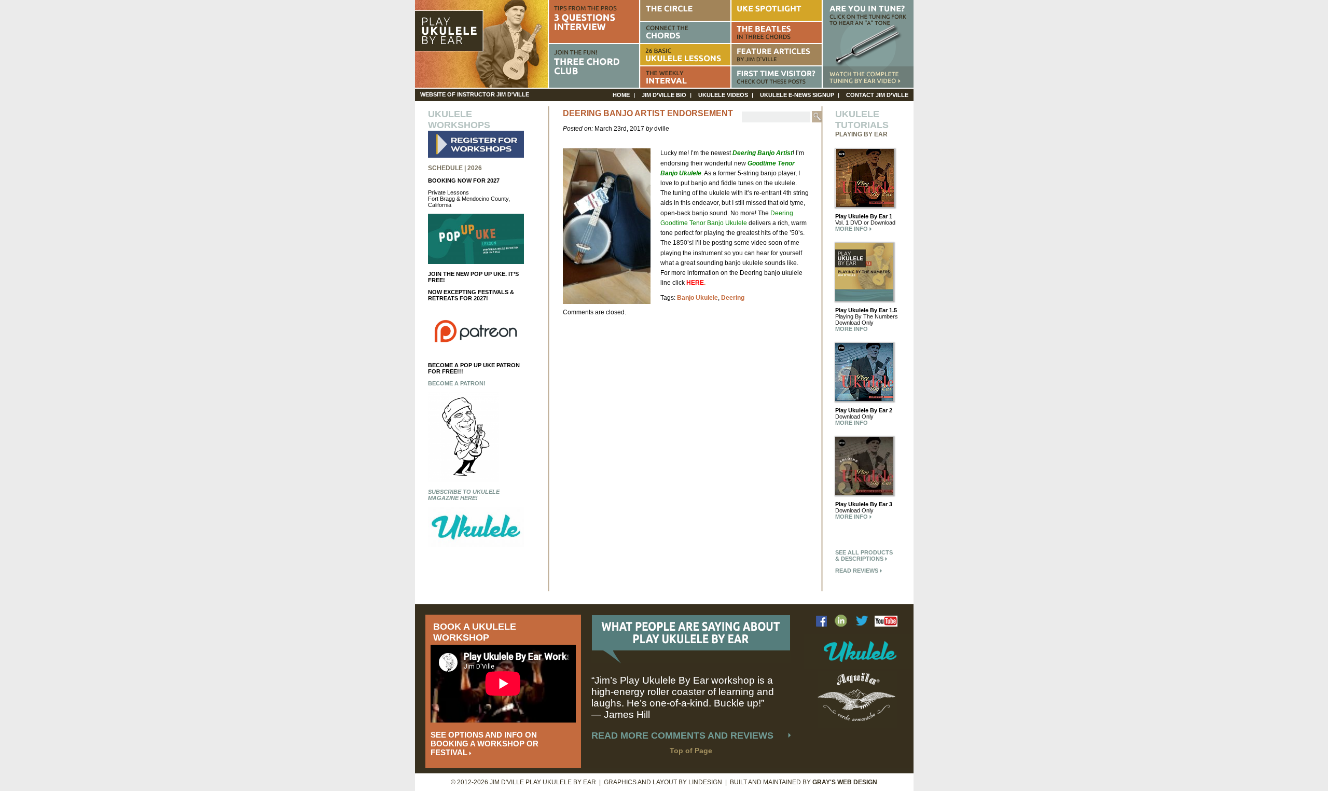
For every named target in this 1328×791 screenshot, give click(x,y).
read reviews (857, 570)
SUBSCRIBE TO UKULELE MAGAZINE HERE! (464, 495)
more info (852, 229)
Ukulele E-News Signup (797, 95)
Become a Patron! (457, 383)
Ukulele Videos (723, 95)
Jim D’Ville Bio (664, 95)
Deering (732, 297)
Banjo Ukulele (697, 297)
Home (621, 95)
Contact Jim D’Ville (877, 95)
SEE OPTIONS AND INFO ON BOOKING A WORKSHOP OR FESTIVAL (484, 743)
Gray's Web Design (844, 782)
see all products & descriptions (864, 555)
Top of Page (691, 750)
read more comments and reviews (682, 735)
